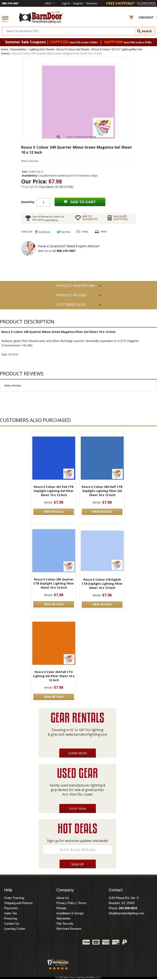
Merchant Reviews (69, 928)
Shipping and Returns (18, 903)
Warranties (63, 918)
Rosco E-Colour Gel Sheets (73, 49)
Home (4, 49)
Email (85, 231)
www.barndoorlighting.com (86, 734)
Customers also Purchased (70, 305)
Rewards (91, 3)
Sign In (66, 3)
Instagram (69, 943)
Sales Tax (10, 913)
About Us (62, 898)
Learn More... (51, 219)
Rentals (61, 908)
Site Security (64, 923)
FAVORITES (90, 217)
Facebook (39, 943)
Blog (59, 943)
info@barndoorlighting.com (126, 913)
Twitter (49, 943)
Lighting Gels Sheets (41, 49)
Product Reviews (71, 295)
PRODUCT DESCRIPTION (75, 285)
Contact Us (11, 923)
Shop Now (77, 808)
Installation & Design (70, 913)
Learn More (77, 753)
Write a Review (29, 161)
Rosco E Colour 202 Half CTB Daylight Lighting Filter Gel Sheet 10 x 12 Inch (102, 491)
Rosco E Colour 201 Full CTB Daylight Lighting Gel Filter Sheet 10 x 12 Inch (54, 491)
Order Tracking (14, 898)
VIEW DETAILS (54, 512)
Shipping (120, 217)
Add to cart (83, 202)
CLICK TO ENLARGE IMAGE (81, 137)
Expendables (19, 49)
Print (104, 231)
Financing (10, 918)
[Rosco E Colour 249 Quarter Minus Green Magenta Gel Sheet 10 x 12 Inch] (78, 140)
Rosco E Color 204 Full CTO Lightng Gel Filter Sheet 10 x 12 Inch (53, 676)
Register (78, 3)
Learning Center (14, 928)
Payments (11, 908)
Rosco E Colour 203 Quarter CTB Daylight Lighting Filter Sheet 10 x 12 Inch (53, 583)
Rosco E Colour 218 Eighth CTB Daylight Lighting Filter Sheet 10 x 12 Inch (102, 584)
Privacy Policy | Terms (71, 903)
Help (48, 3)
